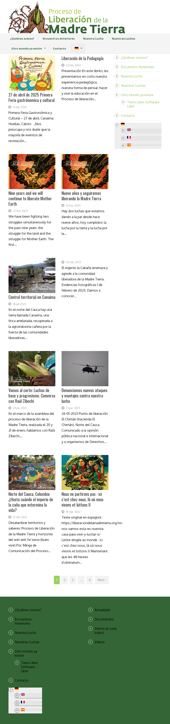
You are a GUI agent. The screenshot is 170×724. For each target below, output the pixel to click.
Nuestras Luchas (123, 38)
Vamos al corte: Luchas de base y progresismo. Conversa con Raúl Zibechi (31, 395)
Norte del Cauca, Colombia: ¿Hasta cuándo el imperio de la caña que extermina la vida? (30, 502)
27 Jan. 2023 (20, 408)
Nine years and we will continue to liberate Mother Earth (30, 198)
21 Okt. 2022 (20, 517)
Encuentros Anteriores (59, 38)
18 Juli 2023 (19, 304)
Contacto (59, 48)
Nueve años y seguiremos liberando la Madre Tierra (81, 196)
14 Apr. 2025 (20, 107)
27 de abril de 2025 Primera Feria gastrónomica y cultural (31, 97)
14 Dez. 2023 (73, 205)
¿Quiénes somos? (22, 38)
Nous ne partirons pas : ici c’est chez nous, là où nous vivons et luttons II (82, 499)
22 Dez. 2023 (20, 210)
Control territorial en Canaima (31, 297)
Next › (101, 580)
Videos (99, 642)
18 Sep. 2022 (73, 511)
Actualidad (102, 610)
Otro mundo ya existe (26, 48)
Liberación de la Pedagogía (82, 58)
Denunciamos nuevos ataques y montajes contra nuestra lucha (84, 395)
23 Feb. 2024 (73, 65)
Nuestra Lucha (93, 38)
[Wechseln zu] (76, 48)
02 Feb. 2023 (73, 262)
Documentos (104, 619)
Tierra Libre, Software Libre (29, 667)
